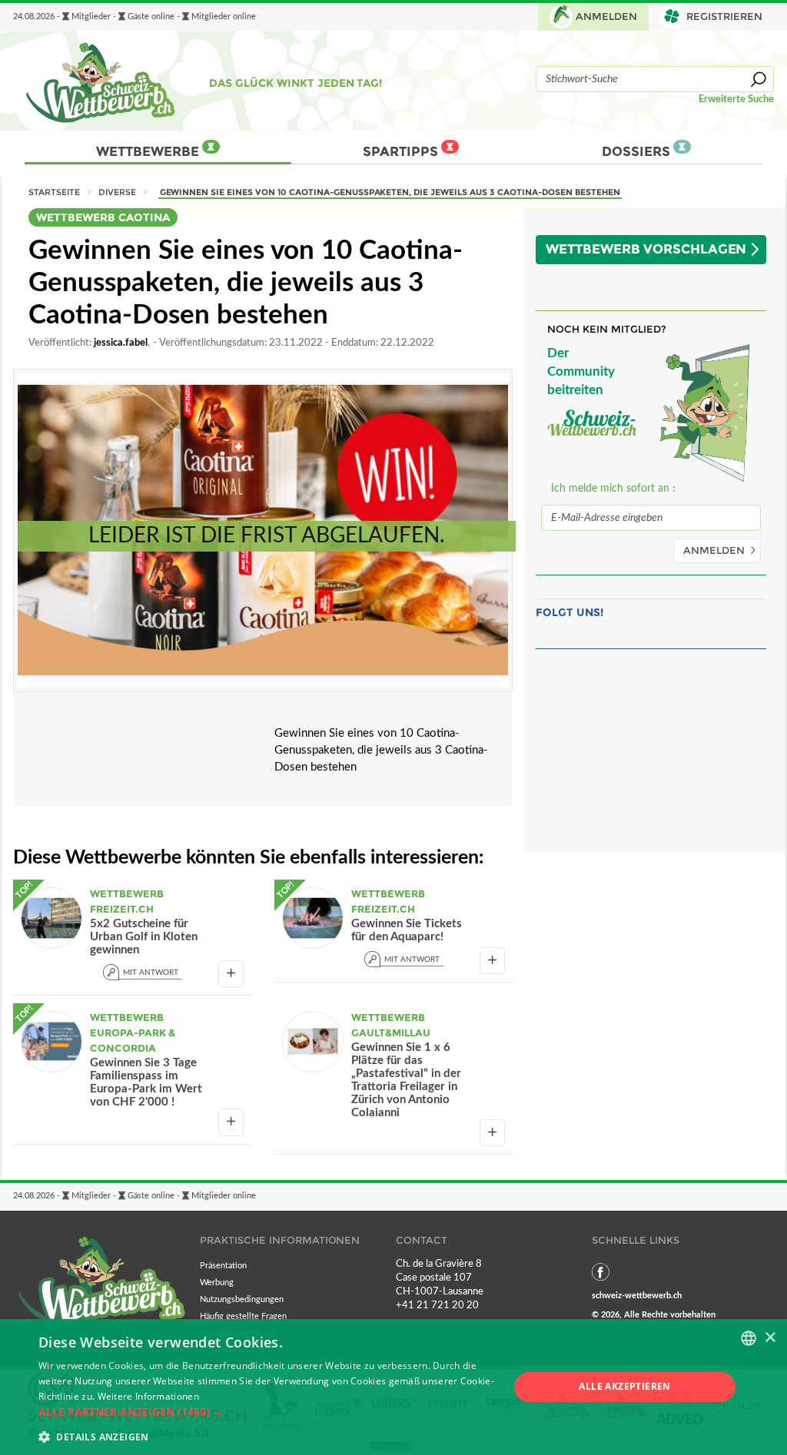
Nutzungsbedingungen (242, 1299)
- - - (134, 17)
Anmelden (606, 16)
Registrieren (724, 16)
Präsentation (223, 1265)
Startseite (54, 192)
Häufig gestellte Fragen (243, 1316)
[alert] (393, 1387)
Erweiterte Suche (736, 99)
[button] (266, 1412)
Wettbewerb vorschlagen (646, 249)
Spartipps (402, 151)
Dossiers (637, 151)
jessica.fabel (121, 342)
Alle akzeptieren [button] (624, 1386)
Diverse (117, 192)
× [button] (769, 1338)
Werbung (217, 1282)
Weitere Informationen (148, 1396)
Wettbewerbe (149, 151)
